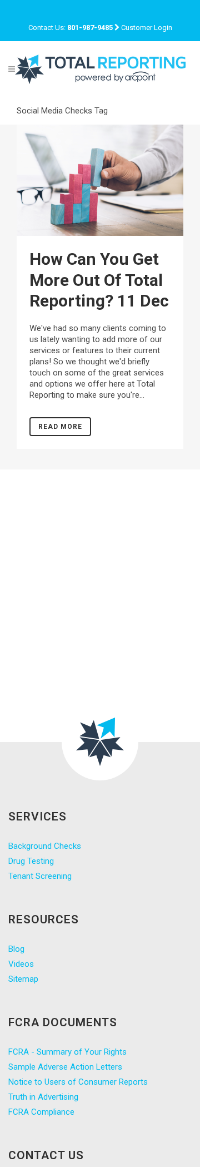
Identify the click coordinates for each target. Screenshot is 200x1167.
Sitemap (23, 979)
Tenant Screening (40, 876)
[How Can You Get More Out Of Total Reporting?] (100, 180)
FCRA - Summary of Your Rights (67, 1052)
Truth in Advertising (43, 1097)
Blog (16, 949)
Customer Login (146, 27)
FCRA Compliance (41, 1112)
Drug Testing (31, 861)
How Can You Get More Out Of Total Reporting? (96, 279)
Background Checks (44, 846)
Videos (21, 964)
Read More (60, 427)
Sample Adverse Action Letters (65, 1067)
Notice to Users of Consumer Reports (78, 1082)
